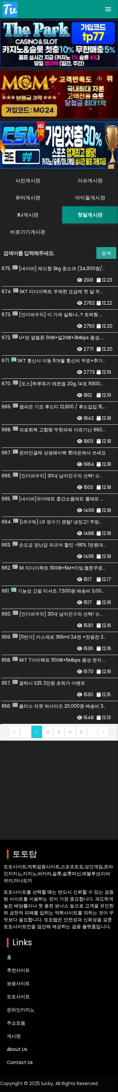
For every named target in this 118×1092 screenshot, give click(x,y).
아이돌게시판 (90, 197)
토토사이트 (18, 996)
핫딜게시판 (90, 215)
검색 (106, 253)
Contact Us (20, 1062)
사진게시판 (27, 180)
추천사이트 (18, 970)
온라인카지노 (20, 1009)
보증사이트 (18, 983)
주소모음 (16, 1023)
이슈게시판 (90, 180)
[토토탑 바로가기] (10, 9)
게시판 (14, 1036)
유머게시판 (27, 197)
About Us (17, 1049)
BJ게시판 (27, 215)
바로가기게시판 (27, 232)
